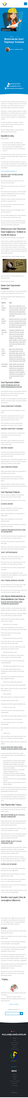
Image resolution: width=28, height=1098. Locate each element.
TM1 (17, 36)
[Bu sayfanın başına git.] (14, 1019)
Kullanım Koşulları (14, 1042)
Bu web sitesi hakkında (14, 1081)
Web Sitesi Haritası (15, 1049)
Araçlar (14, 1078)
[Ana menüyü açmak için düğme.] (25, 3)
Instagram (15, 1038)
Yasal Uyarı (14, 1046)
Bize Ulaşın (14, 1083)
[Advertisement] (14, 66)
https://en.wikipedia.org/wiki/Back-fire (9, 171)
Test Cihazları (14, 1085)
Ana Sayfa (12, 36)
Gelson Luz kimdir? (14, 1004)
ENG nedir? (14, 1066)
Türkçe (13, 1031)
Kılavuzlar (15, 1076)
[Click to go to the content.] (14, 98)
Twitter (14, 1040)
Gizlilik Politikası (14, 1044)
